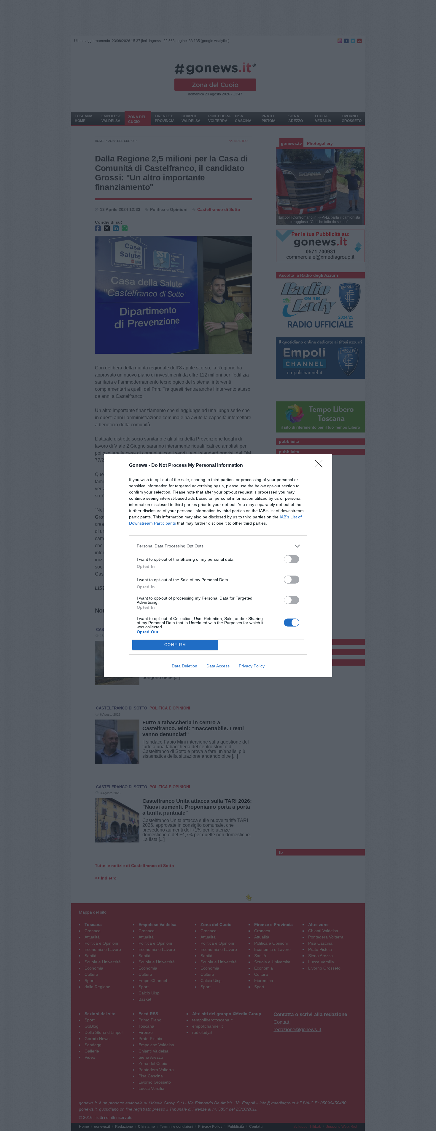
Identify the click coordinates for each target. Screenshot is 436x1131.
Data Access (218, 666)
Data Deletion (184, 666)
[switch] (291, 559)
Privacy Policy (252, 666)
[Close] (320, 465)
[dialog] (218, 565)
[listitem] (218, 546)
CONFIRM (175, 645)
